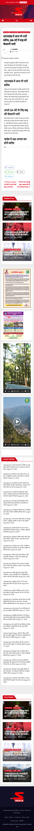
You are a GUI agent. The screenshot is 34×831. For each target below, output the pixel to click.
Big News (6, 32)
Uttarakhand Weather (24, 32)
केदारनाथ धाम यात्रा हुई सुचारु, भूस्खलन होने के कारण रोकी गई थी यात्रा (23, 184)
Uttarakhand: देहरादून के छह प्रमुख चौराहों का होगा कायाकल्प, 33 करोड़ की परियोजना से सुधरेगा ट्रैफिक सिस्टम (16, 671)
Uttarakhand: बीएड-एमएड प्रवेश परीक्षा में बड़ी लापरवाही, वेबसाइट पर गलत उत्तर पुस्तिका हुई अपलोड (16, 556)
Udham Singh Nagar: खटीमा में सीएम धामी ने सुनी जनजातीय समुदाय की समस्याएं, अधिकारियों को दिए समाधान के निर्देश (16, 635)
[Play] (6, 391)
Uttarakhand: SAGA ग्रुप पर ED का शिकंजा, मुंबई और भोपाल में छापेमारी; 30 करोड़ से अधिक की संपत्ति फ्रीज (16, 547)
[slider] (16, 391)
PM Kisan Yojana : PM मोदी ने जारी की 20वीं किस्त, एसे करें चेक (10, 184)
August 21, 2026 (11, 716)
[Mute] (25, 391)
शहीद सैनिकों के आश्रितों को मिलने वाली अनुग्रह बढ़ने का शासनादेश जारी (17, 825)
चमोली (19, 229)
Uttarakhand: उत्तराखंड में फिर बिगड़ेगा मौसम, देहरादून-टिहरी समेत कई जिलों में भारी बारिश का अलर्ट (16, 503)
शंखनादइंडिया (15, 49)
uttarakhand (13, 32)
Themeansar (17, 812)
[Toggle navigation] (17, 20)
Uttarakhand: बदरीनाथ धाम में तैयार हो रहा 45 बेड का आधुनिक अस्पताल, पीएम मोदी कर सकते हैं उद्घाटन (16, 476)
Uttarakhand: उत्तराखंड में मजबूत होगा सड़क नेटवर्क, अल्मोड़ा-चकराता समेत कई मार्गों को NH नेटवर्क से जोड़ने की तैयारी (15, 494)
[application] (17, 368)
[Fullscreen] (28, 391)
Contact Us (18, 817)
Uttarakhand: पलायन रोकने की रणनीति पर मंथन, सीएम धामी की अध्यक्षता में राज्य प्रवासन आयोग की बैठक (17, 467)
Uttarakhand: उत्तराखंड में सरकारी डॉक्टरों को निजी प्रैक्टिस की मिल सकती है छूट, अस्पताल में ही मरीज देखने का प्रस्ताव (16, 485)
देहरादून (19, 209)
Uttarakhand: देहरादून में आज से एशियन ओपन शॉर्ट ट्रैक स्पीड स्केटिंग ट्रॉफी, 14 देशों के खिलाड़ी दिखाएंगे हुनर (16, 653)
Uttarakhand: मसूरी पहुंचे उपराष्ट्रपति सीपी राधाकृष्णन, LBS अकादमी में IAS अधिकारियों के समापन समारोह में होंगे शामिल (16, 574)
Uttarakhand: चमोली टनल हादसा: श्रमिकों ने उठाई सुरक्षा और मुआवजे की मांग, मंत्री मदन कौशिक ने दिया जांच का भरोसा (16, 662)
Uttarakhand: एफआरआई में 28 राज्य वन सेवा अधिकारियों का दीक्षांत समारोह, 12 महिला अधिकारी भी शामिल (16, 530)
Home (6, 817)
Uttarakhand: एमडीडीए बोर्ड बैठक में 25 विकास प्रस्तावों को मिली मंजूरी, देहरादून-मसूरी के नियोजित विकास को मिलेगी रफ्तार (16, 617)
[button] (17, 368)
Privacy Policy (14, 821)
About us (11, 817)
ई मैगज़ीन (21, 821)
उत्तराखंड (14, 209)
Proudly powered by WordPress (11, 810)
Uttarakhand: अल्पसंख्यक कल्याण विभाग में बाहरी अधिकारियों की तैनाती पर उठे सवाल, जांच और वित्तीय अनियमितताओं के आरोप (16, 601)
